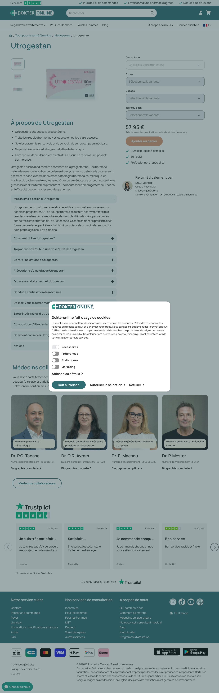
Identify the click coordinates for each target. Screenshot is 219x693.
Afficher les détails (66, 373)
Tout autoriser (68, 385)
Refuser (135, 385)
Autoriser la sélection (106, 385)
